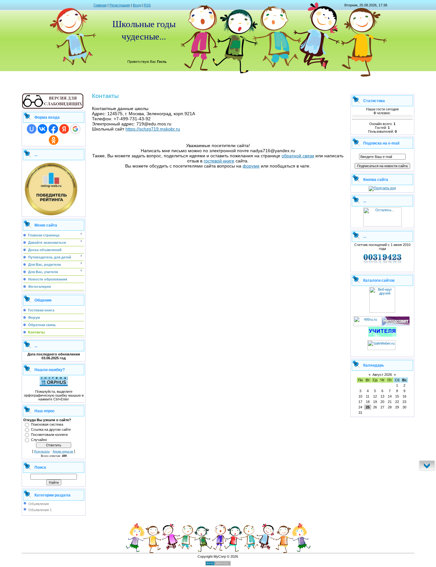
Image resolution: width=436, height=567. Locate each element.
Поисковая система (47, 424)
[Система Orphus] (54, 385)
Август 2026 (382, 375)
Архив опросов (63, 451)
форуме (251, 165)
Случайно (39, 440)
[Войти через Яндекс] (64, 129)
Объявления (38, 504)
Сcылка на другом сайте (51, 429)
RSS (147, 5)
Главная (100, 5)
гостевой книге (219, 160)
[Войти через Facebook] (53, 129)
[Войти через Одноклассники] (53, 140)
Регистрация (119, 5)
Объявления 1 (40, 510)
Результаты (41, 451)
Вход (137, 5)
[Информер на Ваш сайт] (382, 225)
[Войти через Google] (75, 129)
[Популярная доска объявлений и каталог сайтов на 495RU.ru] (368, 325)
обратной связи (298, 155)
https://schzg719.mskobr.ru (152, 128)
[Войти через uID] (31, 129)
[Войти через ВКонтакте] (42, 129)
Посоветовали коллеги (49, 434)
